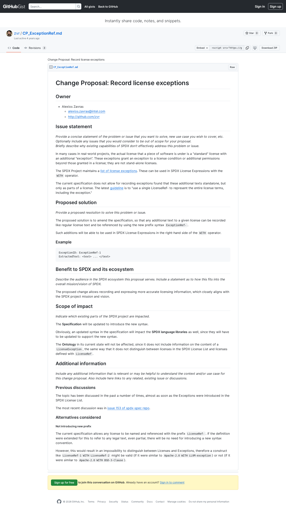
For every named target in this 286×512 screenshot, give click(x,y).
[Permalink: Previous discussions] (53, 387)
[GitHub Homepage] (59, 501)
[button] (247, 48)
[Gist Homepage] (14, 6)
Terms (91, 501)
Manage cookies (177, 501)
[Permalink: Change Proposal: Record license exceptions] (53, 83)
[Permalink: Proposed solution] (53, 202)
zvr (17, 33)
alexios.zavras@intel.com (86, 111)
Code (15, 47)
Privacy (101, 501)
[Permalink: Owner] (53, 96)
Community (137, 501)
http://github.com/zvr (84, 117)
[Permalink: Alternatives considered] (53, 417)
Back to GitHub (108, 6)
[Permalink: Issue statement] (53, 126)
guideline (116, 188)
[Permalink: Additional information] (53, 363)
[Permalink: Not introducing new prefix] (53, 426)
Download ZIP (269, 47)
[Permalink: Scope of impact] (53, 306)
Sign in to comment (172, 482)
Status (124, 501)
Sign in (260, 6)
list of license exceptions (118, 171)
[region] (143, 270)
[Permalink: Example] (53, 242)
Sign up (275, 6)
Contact (160, 501)
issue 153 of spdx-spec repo (128, 408)
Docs (150, 501)
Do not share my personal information (209, 501)
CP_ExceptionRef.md (42, 33)
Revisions (37, 47)
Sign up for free (64, 482)
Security (113, 501)
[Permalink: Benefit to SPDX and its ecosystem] (53, 269)
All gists (89, 6)
